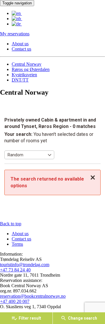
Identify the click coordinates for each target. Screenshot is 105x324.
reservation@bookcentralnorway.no (33, 296)
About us (20, 43)
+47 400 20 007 (14, 301)
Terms (17, 244)
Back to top (10, 223)
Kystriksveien (24, 74)
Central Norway (26, 64)
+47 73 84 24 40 (15, 269)
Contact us (21, 48)
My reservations (14, 33)
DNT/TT (20, 79)
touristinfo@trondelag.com (24, 264)
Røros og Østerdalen (31, 69)
